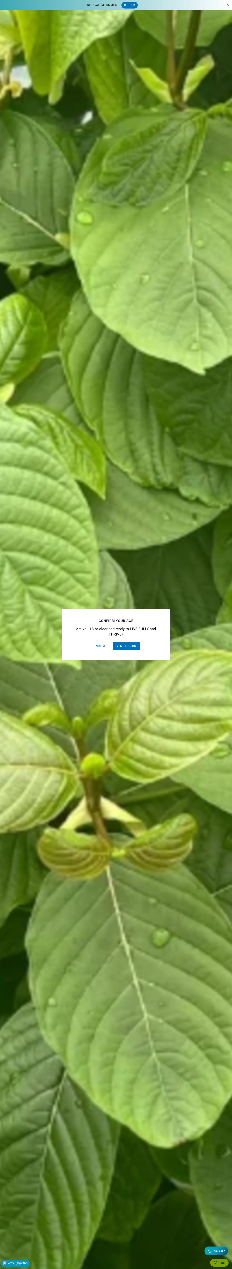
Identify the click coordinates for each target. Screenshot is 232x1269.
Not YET (102, 646)
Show (15, 1263)
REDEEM (129, 5)
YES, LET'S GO (126, 646)
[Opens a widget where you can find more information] (219, 1263)
